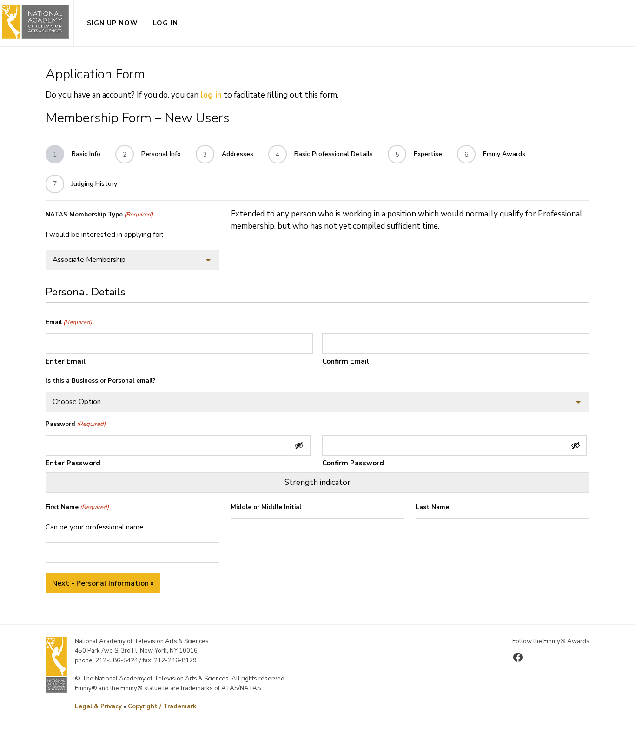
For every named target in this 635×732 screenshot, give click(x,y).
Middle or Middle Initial (266, 507)
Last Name (432, 507)
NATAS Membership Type (99, 214)
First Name (77, 507)
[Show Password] (299, 445)
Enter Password (73, 463)
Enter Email (66, 361)
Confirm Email (345, 361)
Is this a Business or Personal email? (101, 381)
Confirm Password (353, 463)
